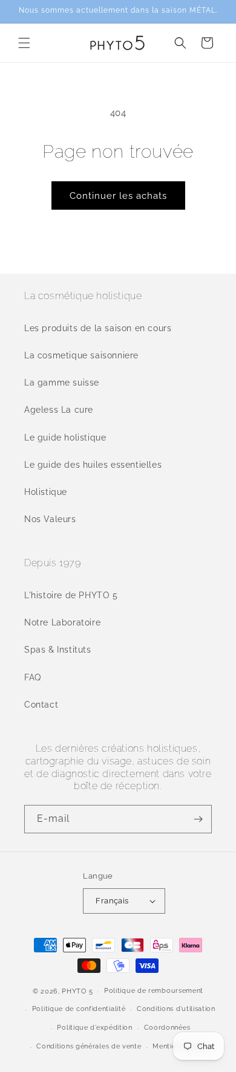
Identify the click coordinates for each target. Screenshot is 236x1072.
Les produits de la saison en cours (97, 328)
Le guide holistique (65, 437)
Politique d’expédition (94, 1028)
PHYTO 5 (77, 991)
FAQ (32, 677)
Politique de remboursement (153, 991)
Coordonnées (167, 1028)
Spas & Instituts (57, 649)
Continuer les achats (118, 195)
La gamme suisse (61, 382)
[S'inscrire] (198, 819)
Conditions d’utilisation (176, 1009)
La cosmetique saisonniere (81, 355)
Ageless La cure (58, 410)
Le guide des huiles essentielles (93, 465)
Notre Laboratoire (62, 622)
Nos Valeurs (50, 519)
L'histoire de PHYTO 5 (71, 595)
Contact (41, 704)
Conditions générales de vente (88, 1046)
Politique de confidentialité (79, 1009)
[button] (24, 43)
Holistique (45, 492)
